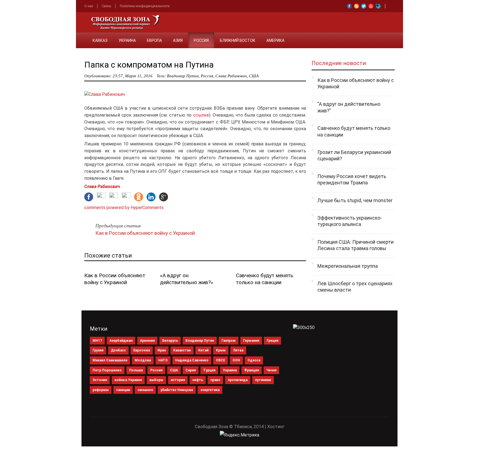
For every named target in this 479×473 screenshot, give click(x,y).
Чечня (271, 370)
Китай (203, 350)
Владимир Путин (182, 76)
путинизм (263, 380)
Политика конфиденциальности (145, 6)
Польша (136, 370)
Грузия (98, 350)
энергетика (210, 390)
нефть (197, 380)
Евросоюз (141, 350)
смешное (145, 390)
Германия (251, 341)
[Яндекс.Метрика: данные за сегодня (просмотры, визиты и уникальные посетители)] (239, 435)
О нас (88, 6)
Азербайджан (121, 341)
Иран (161, 350)
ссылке (200, 115)
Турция (209, 370)
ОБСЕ (220, 360)
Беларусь (170, 341)
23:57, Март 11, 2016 (132, 76)
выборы (156, 380)
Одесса (254, 360)
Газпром (228, 341)
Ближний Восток (237, 40)
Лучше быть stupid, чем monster (355, 200)
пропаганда (238, 380)
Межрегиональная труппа (347, 266)
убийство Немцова (176, 390)
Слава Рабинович (231, 76)
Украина (127, 40)
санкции (123, 390)
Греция (272, 341)
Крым (221, 350)
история (178, 380)
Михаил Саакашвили (110, 360)
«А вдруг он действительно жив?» (186, 279)
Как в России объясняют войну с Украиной (145, 233)
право (215, 380)
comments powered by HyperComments (124, 207)
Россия (201, 40)
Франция (251, 370)
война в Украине (128, 380)
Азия (178, 40)
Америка (275, 40)
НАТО (163, 360)
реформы (101, 390)
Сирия (190, 370)
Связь (106, 6)
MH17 (97, 341)
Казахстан (182, 350)
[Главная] (81, 37)
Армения (147, 341)
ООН (236, 360)
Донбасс (118, 350)
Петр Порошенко (107, 370)
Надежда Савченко (191, 360)
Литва (238, 350)
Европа (154, 40)
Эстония (100, 380)
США (254, 76)
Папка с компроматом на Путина (149, 65)
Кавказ (100, 40)
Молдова (143, 360)
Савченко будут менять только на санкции (264, 279)
